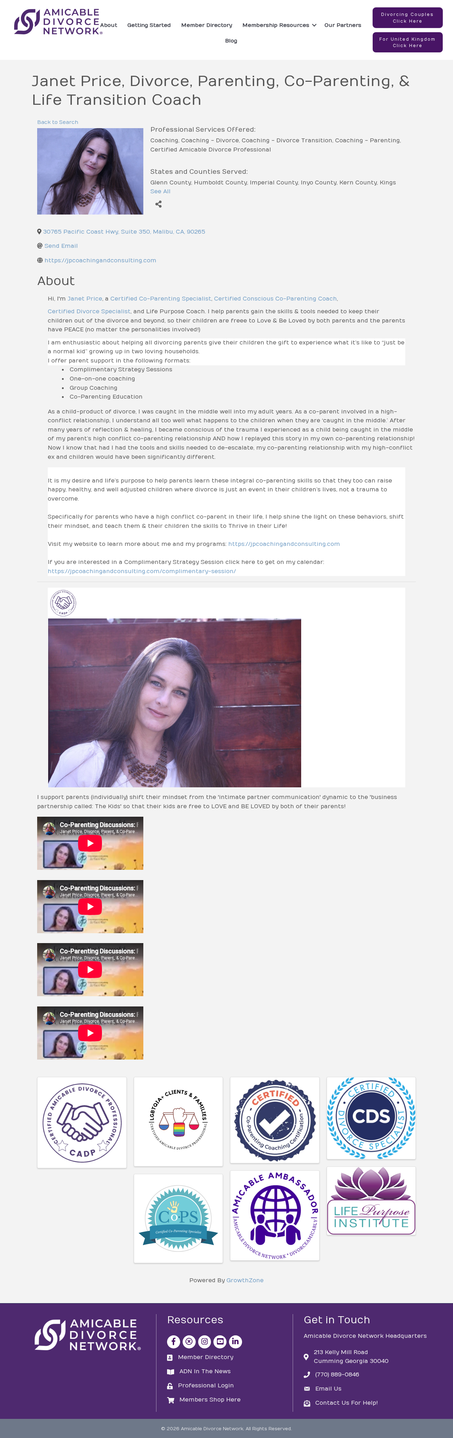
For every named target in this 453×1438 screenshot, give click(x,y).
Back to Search (57, 122)
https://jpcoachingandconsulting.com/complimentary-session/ (142, 571)
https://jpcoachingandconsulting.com (284, 544)
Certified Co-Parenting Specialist (160, 299)
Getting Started (149, 25)
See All (160, 191)
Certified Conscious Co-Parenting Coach (275, 299)
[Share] (158, 204)
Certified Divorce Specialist (89, 311)
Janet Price (85, 299)
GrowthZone (245, 1280)
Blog (231, 41)
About (108, 25)
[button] (407, 17)
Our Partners (343, 25)
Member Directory (206, 25)
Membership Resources (275, 25)
